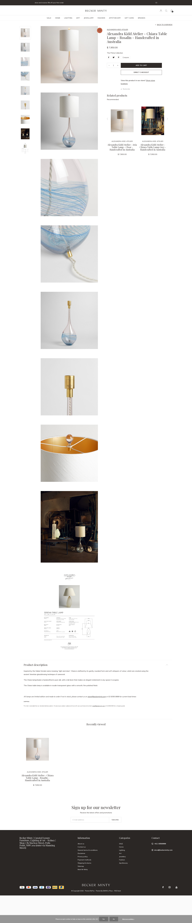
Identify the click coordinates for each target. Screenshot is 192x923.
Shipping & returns (84, 863)
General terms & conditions (88, 850)
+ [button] (118, 65)
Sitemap (81, 866)
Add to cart (141, 65)
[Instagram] (170, 887)
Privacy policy (83, 857)
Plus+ (111, 891)
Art (78, 18)
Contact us (82, 847)
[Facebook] (163, 887)
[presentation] (107, 119)
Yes (103, 919)
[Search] (166, 10)
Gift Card (129, 18)
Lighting (68, 18)
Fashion (101, 18)
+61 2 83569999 (160, 844)
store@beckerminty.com (97, 697)
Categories (124, 837)
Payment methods (84, 860)
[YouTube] (176, 887)
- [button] (109, 65)
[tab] (96, 665)
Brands (141, 18)
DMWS (105, 891)
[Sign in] (161, 10)
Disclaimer (81, 853)
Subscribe (115, 820)
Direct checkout (141, 72)
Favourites (99, 30)
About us (81, 844)
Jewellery (89, 18)
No (114, 919)
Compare (126, 57)
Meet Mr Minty (83, 869)
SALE (49, 18)
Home (57, 18)
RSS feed (117, 891)
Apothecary (115, 18)
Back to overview (164, 25)
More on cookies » (128, 919)
